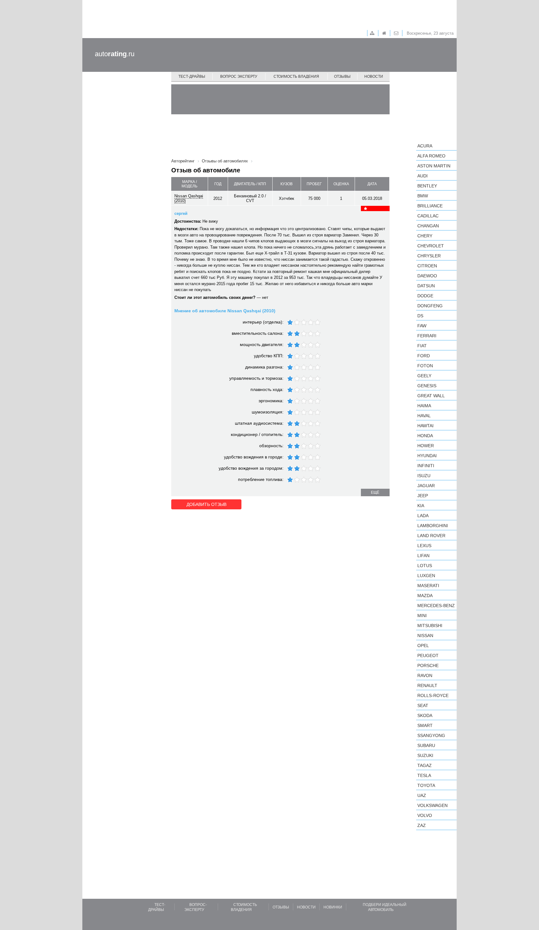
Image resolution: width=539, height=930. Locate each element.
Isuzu (423, 475)
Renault (427, 685)
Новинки (332, 907)
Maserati (428, 585)
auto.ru (114, 54)
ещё (375, 492)
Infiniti (425, 465)
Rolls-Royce (433, 695)
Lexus (424, 545)
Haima (424, 405)
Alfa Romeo (431, 155)
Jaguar (426, 485)
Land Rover (431, 535)
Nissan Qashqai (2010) (188, 198)
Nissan (425, 635)
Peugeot (428, 655)
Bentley (427, 185)
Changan (428, 225)
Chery (424, 235)
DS (420, 315)
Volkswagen (432, 805)
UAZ (421, 795)
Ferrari (426, 335)
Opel (423, 645)
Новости (373, 76)
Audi (422, 175)
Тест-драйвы (191, 76)
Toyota (426, 785)
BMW (422, 195)
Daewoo (427, 275)
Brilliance (430, 205)
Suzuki (425, 755)
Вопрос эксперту (238, 76)
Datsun (426, 285)
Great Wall (431, 395)
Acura (424, 145)
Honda (425, 435)
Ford (423, 355)
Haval (424, 415)
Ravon (424, 675)
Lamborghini (432, 525)
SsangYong (431, 735)
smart (425, 725)
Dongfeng (430, 305)
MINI (422, 615)
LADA (423, 515)
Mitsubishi (429, 625)
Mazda (425, 595)
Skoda (424, 715)
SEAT (422, 705)
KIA (420, 505)
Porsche (428, 665)
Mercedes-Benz (436, 605)
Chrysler (429, 255)
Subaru (426, 745)
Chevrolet (430, 245)
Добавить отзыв (206, 504)
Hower (425, 445)
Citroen (427, 265)
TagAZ (424, 765)
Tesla (424, 775)
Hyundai (427, 455)
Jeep (422, 495)
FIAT (422, 345)
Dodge (425, 295)
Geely (424, 375)
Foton (425, 365)
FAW (421, 325)
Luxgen (426, 575)
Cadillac (428, 215)
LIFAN (423, 555)
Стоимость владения (296, 76)
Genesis (426, 385)
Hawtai (425, 425)
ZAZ (421, 825)
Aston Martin (433, 165)
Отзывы (342, 76)
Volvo (424, 815)
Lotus (424, 565)
